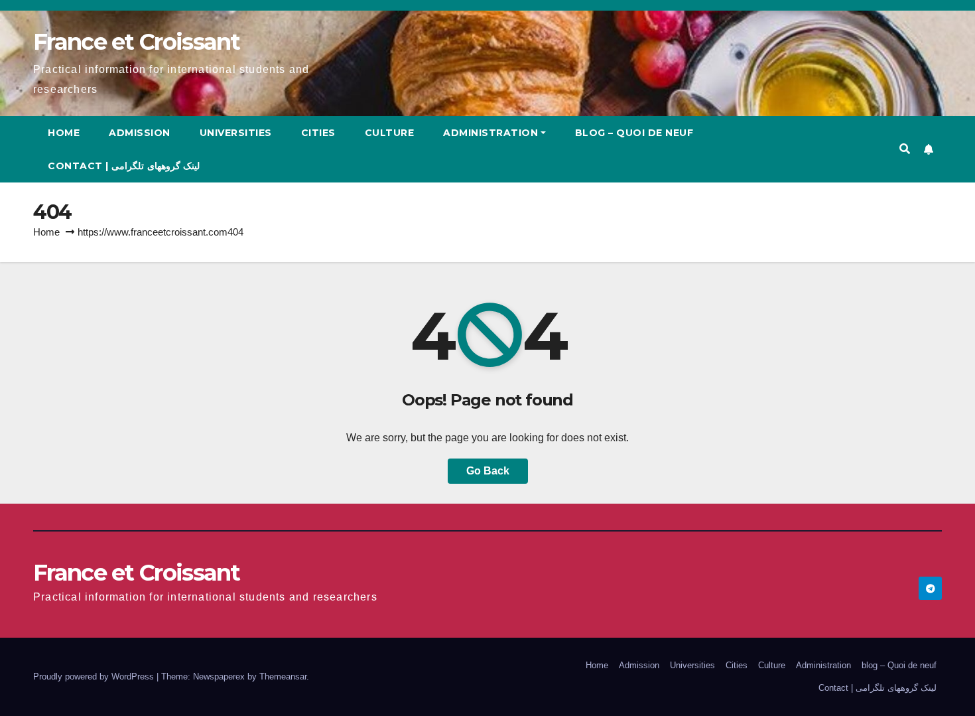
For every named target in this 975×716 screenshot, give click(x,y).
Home (64, 133)
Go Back (487, 470)
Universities (236, 133)
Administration (490, 133)
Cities (318, 133)
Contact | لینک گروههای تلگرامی (124, 166)
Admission (139, 133)
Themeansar (282, 676)
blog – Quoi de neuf (634, 133)
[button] (904, 149)
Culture (390, 133)
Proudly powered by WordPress (95, 676)
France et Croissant (136, 42)
